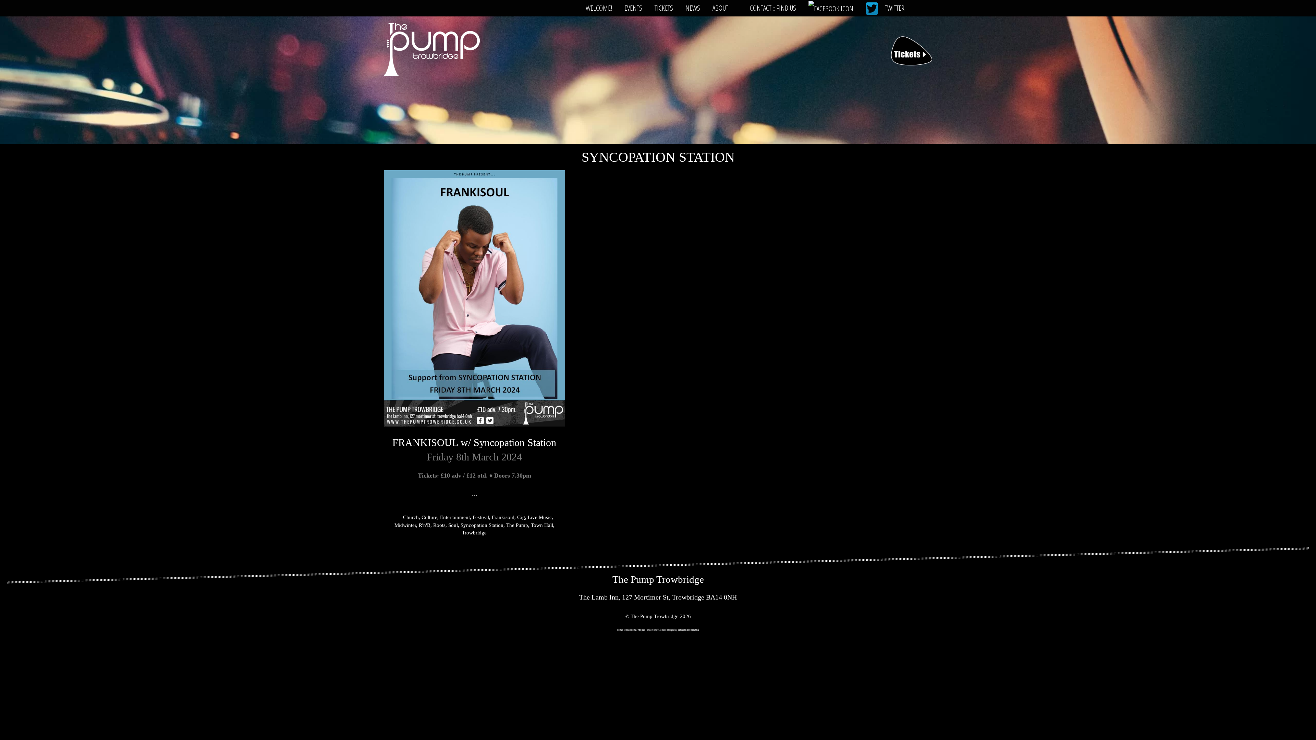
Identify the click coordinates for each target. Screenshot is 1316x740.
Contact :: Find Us (773, 8)
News (692, 8)
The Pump (517, 525)
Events (633, 8)
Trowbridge (474, 532)
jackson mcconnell (688, 629)
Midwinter (405, 525)
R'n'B (424, 525)
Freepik (640, 629)
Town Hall (542, 525)
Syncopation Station (482, 525)
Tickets (664, 8)
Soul (453, 525)
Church (411, 517)
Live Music (540, 517)
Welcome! (599, 8)
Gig (521, 517)
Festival (481, 517)
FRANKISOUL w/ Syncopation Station (474, 442)
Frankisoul (503, 517)
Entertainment (455, 517)
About (720, 8)
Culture (429, 517)
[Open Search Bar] (921, 8)
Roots (439, 525)
